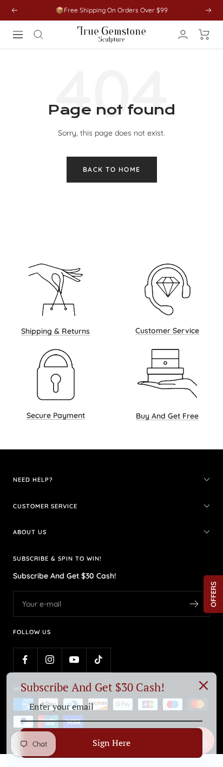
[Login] (183, 34)
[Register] (194, 604)
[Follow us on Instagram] (49, 660)
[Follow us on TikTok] (98, 660)
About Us (30, 532)
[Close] (204, 685)
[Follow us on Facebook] (25, 660)
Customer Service (45, 506)
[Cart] (204, 34)
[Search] (38, 34)
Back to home (112, 169)
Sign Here (111, 743)
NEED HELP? (33, 479)
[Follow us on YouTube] (74, 660)
